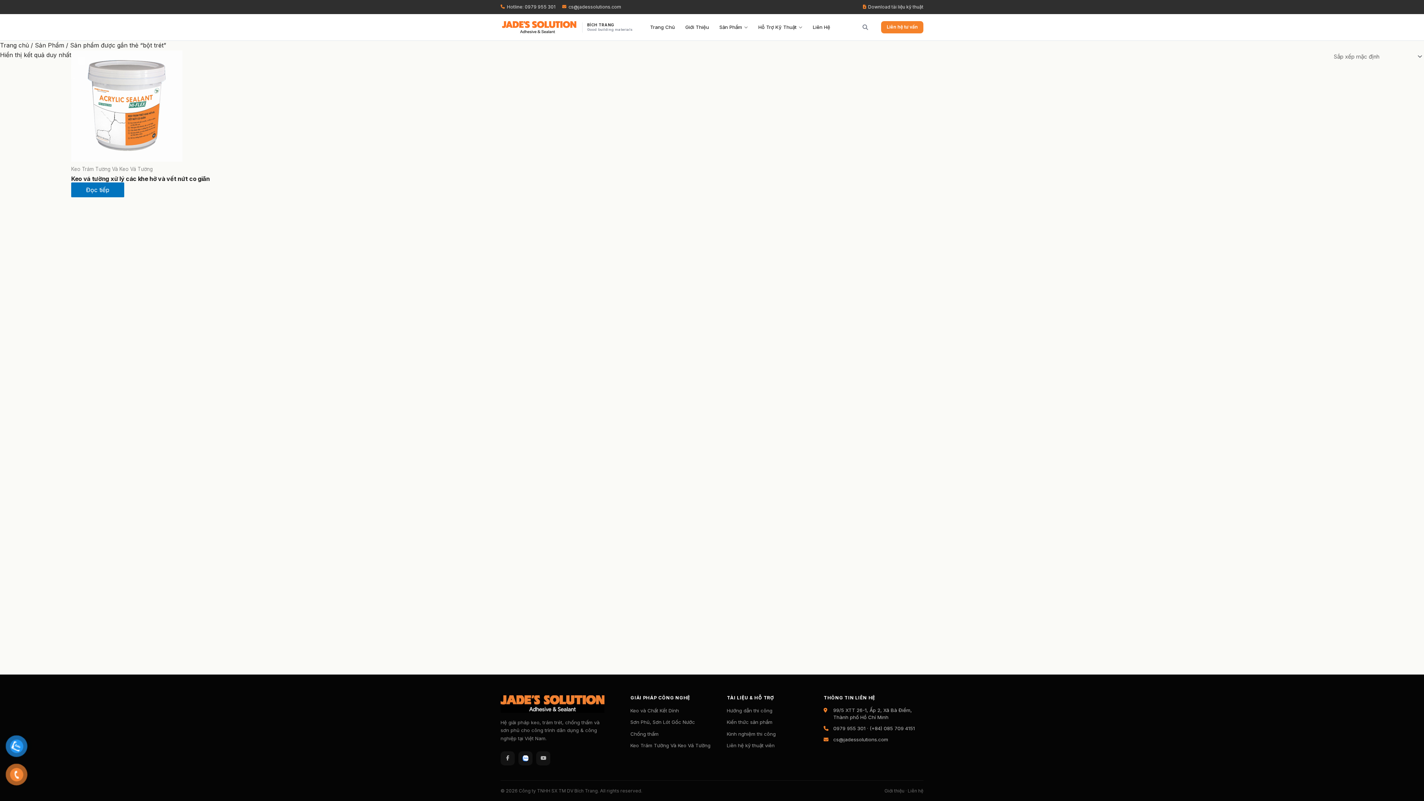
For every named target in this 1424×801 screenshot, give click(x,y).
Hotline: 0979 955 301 (531, 7)
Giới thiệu (894, 791)
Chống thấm (644, 734)
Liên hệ (915, 791)
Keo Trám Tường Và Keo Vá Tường (670, 745)
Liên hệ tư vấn (902, 27)
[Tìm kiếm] (862, 27)
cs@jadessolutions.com (594, 7)
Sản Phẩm (730, 27)
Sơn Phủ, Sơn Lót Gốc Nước (662, 722)
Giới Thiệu (697, 27)
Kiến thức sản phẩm (749, 722)
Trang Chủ (662, 27)
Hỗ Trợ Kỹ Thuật (777, 27)
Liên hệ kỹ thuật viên (751, 745)
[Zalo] (525, 758)
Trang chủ (14, 45)
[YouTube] (543, 758)
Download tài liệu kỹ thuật (895, 7)
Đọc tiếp (97, 190)
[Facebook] (508, 758)
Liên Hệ (821, 27)
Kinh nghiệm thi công (751, 734)
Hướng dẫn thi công (749, 710)
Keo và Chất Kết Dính (654, 710)
